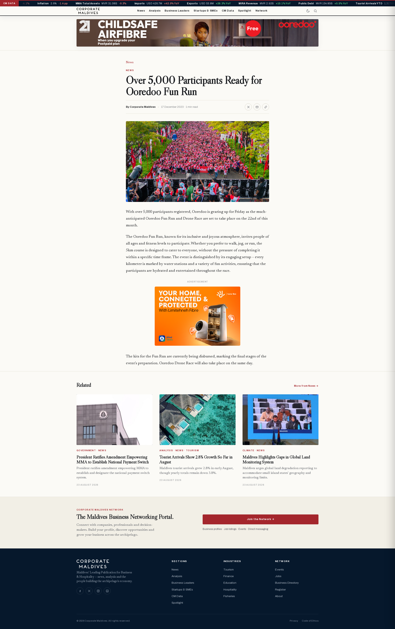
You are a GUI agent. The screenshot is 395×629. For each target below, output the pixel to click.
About (279, 596)
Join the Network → (260, 519)
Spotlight (244, 10)
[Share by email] (256, 106)
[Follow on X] (89, 590)
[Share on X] (248, 106)
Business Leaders (177, 10)
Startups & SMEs (206, 10)
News (141, 10)
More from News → (306, 385)
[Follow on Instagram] (98, 590)
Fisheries (229, 596)
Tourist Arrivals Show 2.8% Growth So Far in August (195, 459)
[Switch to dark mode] (308, 11)
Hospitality (230, 589)
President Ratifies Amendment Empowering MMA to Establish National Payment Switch (113, 459)
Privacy (294, 621)
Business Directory (287, 582)
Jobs (278, 576)
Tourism (228, 569)
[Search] (315, 11)
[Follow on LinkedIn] (107, 590)
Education (229, 582)
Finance (228, 576)
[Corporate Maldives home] (88, 11)
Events (279, 569)
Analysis (154, 10)
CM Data (228, 10)
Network (261, 10)
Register (280, 589)
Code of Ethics (310, 621)
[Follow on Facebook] (80, 590)
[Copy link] (265, 106)
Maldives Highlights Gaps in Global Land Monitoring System (276, 459)
